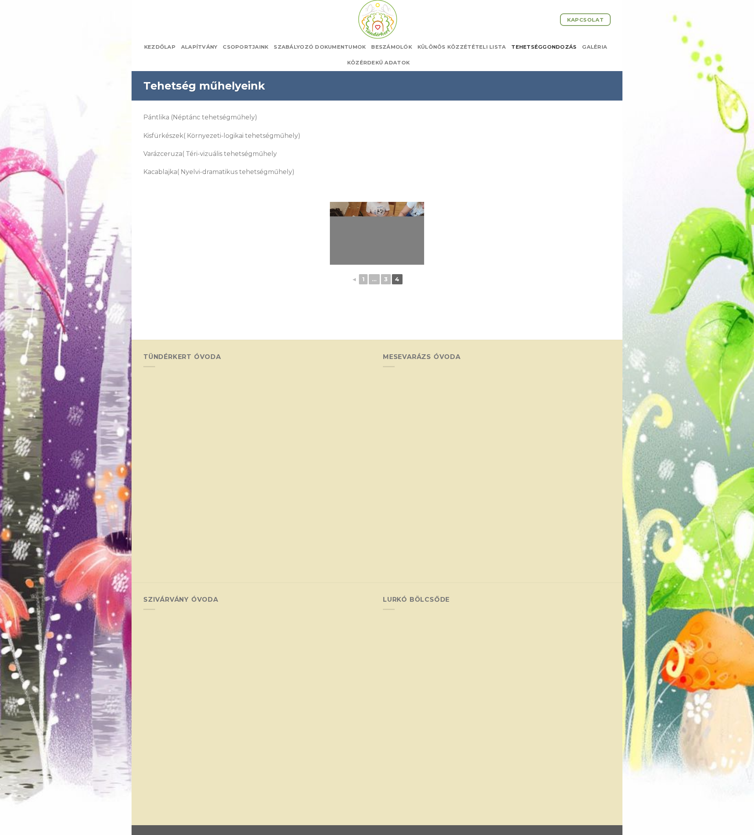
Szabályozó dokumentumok (320, 47)
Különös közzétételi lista (461, 47)
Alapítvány (199, 47)
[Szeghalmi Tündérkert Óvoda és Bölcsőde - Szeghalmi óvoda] (377, 19)
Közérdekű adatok (378, 63)
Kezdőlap (160, 47)
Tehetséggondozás (543, 47)
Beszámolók (391, 47)
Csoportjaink (245, 47)
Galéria (594, 47)
